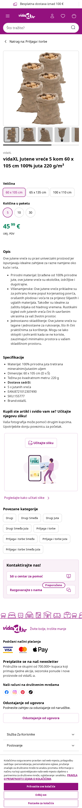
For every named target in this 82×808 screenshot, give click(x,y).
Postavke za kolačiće (41, 803)
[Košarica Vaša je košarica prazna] (74, 16)
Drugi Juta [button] (52, 518)
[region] (41, 781)
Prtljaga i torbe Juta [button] (55, 539)
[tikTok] (31, 692)
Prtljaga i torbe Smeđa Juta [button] (23, 549)
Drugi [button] (9, 518)
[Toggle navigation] (7, 16)
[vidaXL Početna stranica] (26, 16)
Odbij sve (41, 795)
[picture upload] (41, 469)
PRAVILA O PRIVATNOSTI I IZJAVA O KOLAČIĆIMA (40, 777)
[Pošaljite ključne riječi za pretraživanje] (73, 27)
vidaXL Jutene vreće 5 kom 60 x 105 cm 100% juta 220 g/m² (38, 162)
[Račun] (52, 16)
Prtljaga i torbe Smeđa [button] (20, 539)
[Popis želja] (63, 16)
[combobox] (41, 28)
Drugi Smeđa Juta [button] (17, 528)
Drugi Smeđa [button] (29, 518)
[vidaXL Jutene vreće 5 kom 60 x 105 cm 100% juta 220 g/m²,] (41, 88)
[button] (41, 734)
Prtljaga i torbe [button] (45, 528)
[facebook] (7, 692)
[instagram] (15, 692)
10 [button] (19, 212)
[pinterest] (23, 692)
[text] (11, 227)
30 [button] (30, 212)
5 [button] (8, 212)
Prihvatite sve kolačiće (41, 786)
